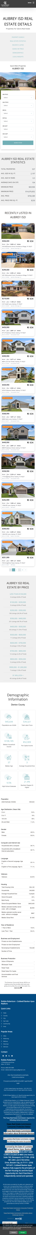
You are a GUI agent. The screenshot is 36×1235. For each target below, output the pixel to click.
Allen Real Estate (12, 1075)
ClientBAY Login (23, 1081)
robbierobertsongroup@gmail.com (15, 1070)
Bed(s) (4, 110)
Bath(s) (5, 118)
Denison (5, 1047)
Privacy (5, 1081)
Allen (4, 1036)
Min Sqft (5, 126)
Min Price (5, 94)
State (4, 1013)
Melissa (5, 1041)
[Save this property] (32, 226)
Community (6, 1024)
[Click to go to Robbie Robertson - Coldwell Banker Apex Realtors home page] (5, 4)
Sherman (6, 1044)
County (5, 1015)
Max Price (5, 102)
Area (4, 1026)
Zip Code (5, 1021)
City (4, 1018)
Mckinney (6, 1038)
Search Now (18, 143)
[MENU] (33, 2)
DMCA (16, 1081)
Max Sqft (5, 134)
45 (22, 570)
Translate (31, 1223)
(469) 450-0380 (9, 1067)
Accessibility (11, 1081)
